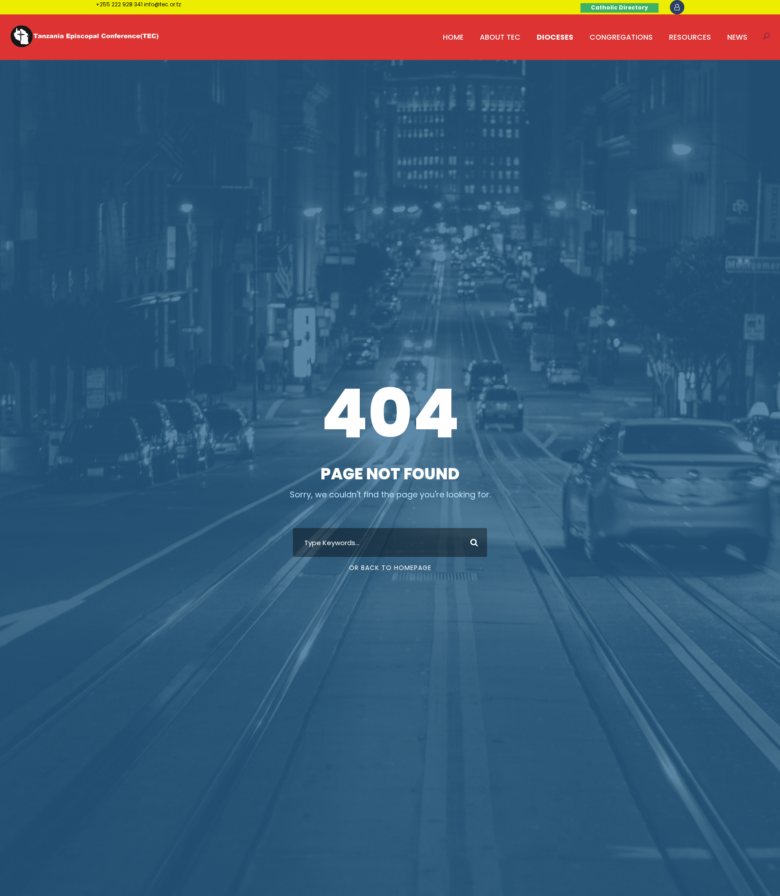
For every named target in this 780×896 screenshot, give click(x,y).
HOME (453, 37)
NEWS (737, 37)
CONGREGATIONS (621, 37)
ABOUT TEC (500, 37)
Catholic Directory (619, 7)
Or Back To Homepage (390, 567)
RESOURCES (690, 37)
